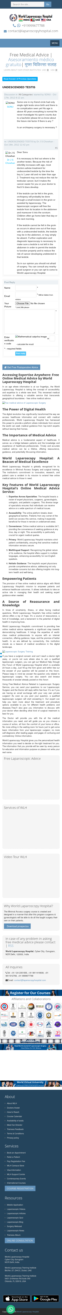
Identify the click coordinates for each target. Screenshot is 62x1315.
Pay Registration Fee (16, 1161)
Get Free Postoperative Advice (22, 367)
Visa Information (14, 1170)
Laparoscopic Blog (15, 1221)
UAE (44, 69)
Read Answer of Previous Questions (20, 79)
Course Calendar (14, 1116)
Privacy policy (13, 1137)
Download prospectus (18, 926)
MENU (56, 43)
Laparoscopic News (15, 1230)
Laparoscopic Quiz (15, 1217)
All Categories (26, 94)
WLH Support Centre (16, 1174)
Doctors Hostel (13, 1107)
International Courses (16, 1182)
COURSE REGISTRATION (20, 1188)
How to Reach (13, 1112)
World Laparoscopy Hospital (28, 1311)
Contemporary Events (16, 1178)
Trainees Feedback (15, 1129)
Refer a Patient (13, 1157)
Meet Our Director (14, 1124)
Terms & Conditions (15, 1133)
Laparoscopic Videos (16, 1209)
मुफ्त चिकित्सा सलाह (40, 64)
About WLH (12, 1103)
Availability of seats (15, 1120)
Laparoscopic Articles (16, 1213)
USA (53, 69)
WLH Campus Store (15, 1165)
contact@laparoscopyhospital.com (33, 31)
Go (47, 4)
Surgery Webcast (14, 1226)
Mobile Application (15, 1204)
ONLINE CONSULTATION (20, 1240)
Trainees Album (14, 1235)
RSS (11, 945)
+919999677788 (33, 25)
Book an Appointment (16, 1152)
